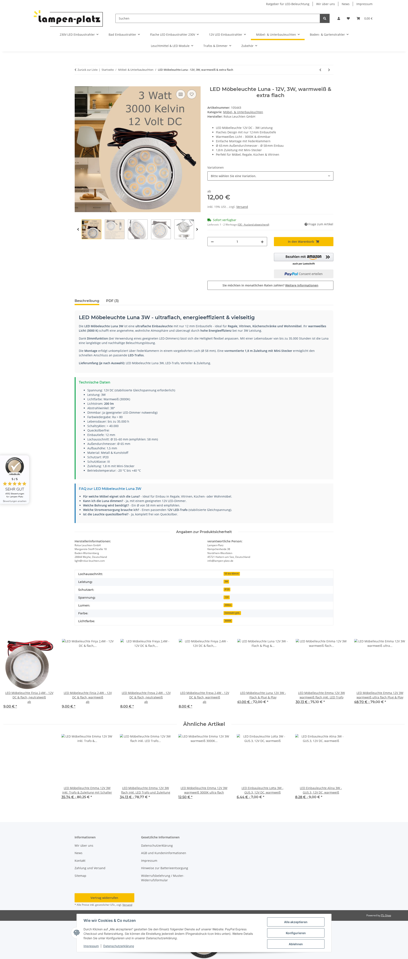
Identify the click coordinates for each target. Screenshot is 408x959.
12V (227, 597)
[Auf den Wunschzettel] (191, 94)
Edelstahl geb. (232, 612)
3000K (228, 620)
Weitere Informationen (301, 285)
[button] (338, 18)
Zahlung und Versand (90, 868)
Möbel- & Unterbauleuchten (243, 112)
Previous (78, 229)
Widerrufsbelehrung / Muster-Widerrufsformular (162, 878)
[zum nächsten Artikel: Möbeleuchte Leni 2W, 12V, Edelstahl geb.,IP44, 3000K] (329, 69)
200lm (228, 605)
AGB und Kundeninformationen (163, 853)
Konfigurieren (296, 933)
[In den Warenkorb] (78, 84)
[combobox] (270, 176)
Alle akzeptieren (295, 922)
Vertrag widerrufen (104, 898)
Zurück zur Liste (88, 70)
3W (226, 581)
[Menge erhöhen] (262, 241)
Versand (242, 207)
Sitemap (80, 876)
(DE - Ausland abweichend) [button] (253, 224)
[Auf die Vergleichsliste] (180, 94)
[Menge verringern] (212, 241)
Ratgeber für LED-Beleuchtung (287, 4)
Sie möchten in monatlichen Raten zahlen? (270, 285)
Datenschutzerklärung (118, 946)
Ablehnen (296, 944)
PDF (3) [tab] (112, 301)
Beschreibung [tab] (87, 301)
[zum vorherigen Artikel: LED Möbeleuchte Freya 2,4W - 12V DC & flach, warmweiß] (320, 69)
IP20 (227, 589)
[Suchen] (325, 18)
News (346, 4)
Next (197, 229)
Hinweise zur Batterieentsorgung (164, 868)
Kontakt (80, 861)
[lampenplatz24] (68, 18)
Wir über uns (325, 4)
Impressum (91, 946)
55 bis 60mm (232, 573)
